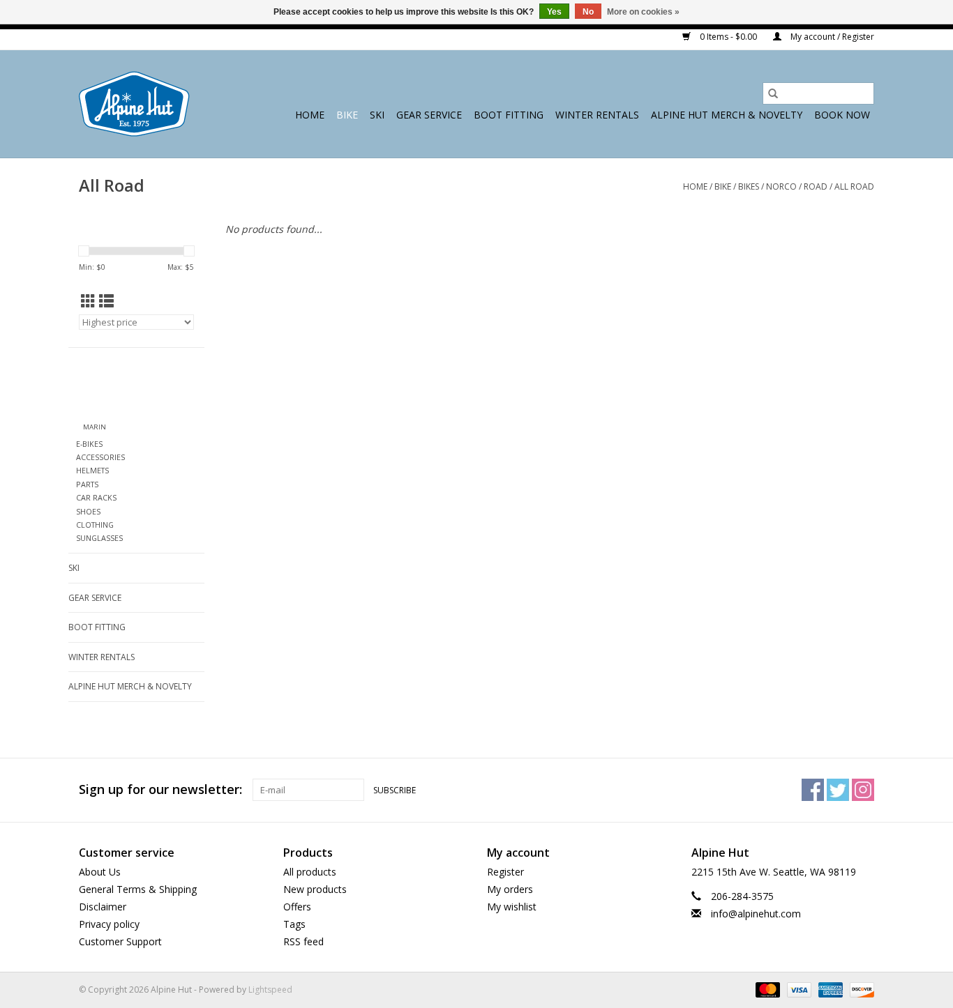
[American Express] (829, 989)
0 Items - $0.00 (728, 37)
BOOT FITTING (508, 114)
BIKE (347, 114)
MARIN (94, 427)
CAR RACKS (96, 497)
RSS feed (303, 941)
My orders (510, 889)
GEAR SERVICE (429, 114)
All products (309, 871)
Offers (297, 906)
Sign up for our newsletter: (160, 789)
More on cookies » (643, 12)
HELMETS (92, 470)
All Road (854, 186)
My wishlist (511, 906)
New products (315, 889)
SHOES (88, 511)
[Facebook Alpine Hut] (813, 790)
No (588, 12)
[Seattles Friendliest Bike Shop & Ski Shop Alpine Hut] (134, 104)
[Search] (773, 93)
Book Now (842, 114)
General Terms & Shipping (138, 889)
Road (815, 186)
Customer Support (120, 941)
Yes (554, 12)
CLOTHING (95, 524)
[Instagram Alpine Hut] (863, 790)
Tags (294, 924)
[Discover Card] (859, 989)
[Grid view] (88, 301)
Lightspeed (270, 989)
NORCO (781, 186)
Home (309, 114)
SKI (377, 114)
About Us (100, 871)
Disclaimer (102, 906)
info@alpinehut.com (756, 913)
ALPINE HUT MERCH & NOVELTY (726, 114)
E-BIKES (89, 443)
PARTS (87, 484)
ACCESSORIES (100, 457)
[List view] (106, 301)
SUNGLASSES (99, 538)
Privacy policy (109, 924)
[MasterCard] (766, 989)
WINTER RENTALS (597, 114)
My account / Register (831, 37)
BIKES (748, 186)
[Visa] (797, 989)
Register (505, 871)
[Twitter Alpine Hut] (838, 790)
